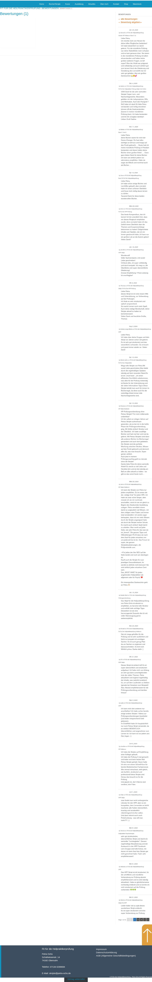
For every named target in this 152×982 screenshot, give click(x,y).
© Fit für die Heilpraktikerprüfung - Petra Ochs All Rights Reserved (131, 977)
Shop (126, 4)
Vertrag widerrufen (76, 979)
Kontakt (116, 4)
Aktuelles (91, 4)
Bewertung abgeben (130, 22)
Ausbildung (79, 4)
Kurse (67, 4)
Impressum (101, 949)
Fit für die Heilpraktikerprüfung (58, 949)
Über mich (104, 4)
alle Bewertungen (128, 19)
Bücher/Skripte (54, 4)
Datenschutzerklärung (106, 952)
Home (41, 4)
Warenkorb (137, 4)
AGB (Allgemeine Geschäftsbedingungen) (116, 956)
